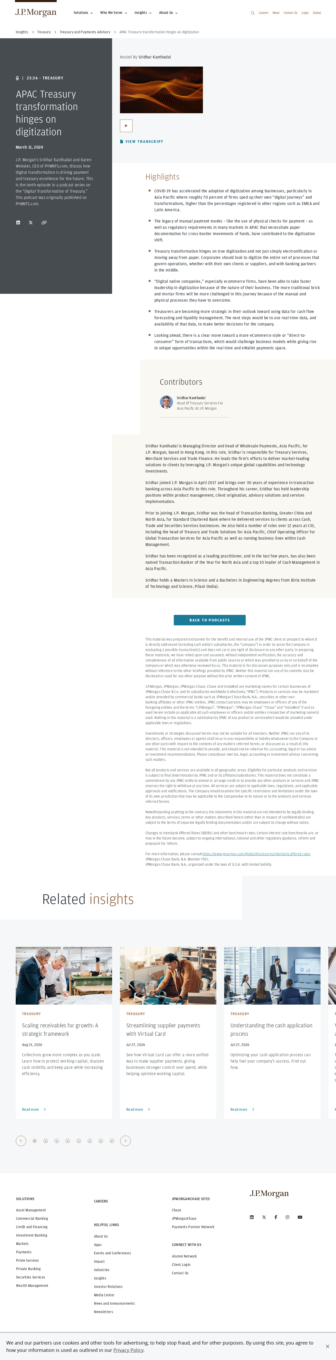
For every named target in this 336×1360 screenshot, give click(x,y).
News (276, 13)
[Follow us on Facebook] (276, 1217)
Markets (22, 1244)
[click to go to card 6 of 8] (90, 1141)
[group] (73, 1141)
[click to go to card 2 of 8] (46, 1141)
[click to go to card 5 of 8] (79, 1141)
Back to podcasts (210, 620)
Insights (141, 12)
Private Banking (28, 1269)
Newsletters (103, 1312)
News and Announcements (114, 1303)
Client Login (181, 1265)
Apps (98, 1245)
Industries (102, 1270)
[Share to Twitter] (30, 222)
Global (317, 13)
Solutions (81, 12)
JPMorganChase (184, 1218)
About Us (166, 12)
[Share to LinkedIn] (18, 222)
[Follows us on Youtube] (300, 1217)
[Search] (253, 13)
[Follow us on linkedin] (252, 1217)
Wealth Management (32, 1285)
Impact (99, 1261)
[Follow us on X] (264, 1217)
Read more (30, 1109)
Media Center (104, 1295)
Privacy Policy (128, 1350)
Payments (24, 1252)
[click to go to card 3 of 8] (57, 1141)
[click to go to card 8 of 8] (112, 1141)
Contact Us (290, 13)
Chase (176, 1210)
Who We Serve (111, 12)
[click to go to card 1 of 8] (35, 1141)
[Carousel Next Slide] (125, 1141)
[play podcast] (126, 126)
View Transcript (144, 141)
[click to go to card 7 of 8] (101, 1141)
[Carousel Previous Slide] (21, 1141)
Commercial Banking (32, 1218)
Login (305, 13)
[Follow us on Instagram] (287, 1217)
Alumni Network (184, 1256)
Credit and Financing (32, 1227)
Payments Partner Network (193, 1227)
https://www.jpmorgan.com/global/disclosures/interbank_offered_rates (257, 854)
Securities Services (30, 1277)
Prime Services (27, 1260)
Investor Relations (108, 1287)
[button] (328, 1346)
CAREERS (101, 1201)
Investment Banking (31, 1235)
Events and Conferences (112, 1253)
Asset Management (31, 1210)
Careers (264, 13)
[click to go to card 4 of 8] (68, 1141)
